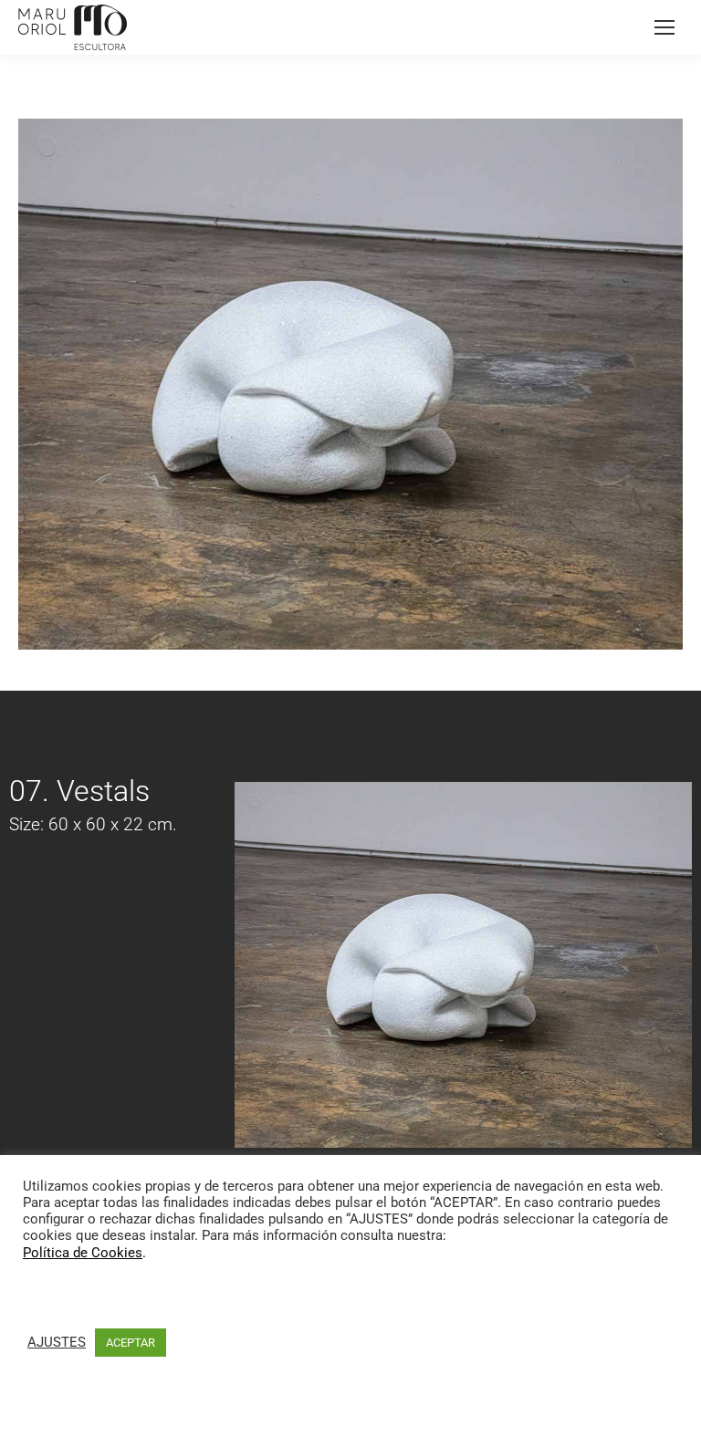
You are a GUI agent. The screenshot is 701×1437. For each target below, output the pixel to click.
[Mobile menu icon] (664, 27)
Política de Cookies (82, 1252)
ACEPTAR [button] (130, 1342)
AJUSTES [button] (56, 1342)
